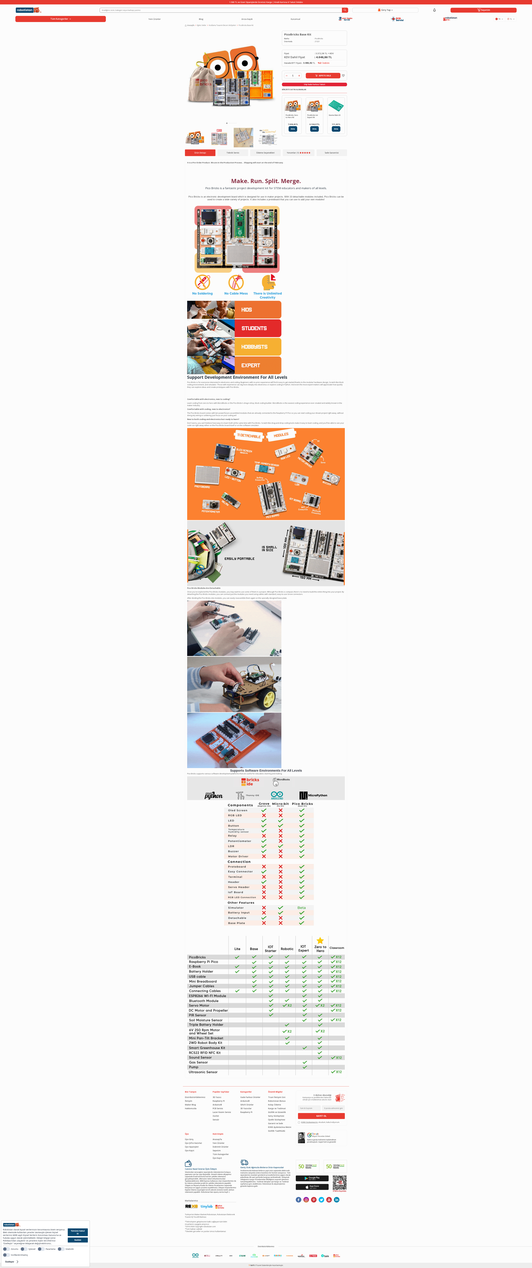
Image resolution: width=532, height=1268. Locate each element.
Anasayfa (190, 25)
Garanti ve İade (275, 1123)
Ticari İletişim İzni (276, 1097)
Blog (201, 19)
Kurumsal (295, 19)
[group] (231, 76)
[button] (226, 123)
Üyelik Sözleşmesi (276, 1119)
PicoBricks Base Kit (246, 25)
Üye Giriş (189, 1139)
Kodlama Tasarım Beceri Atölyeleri (222, 25)
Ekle (293, 129)
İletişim (188, 1101)
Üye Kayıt (189, 1150)
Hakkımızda (190, 1108)
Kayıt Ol (321, 1115)
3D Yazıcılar (246, 1108)
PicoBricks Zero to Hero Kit (292, 116)
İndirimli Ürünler (220, 1146)
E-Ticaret (258, 1265)
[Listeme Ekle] (342, 75)
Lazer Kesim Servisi (222, 1112)
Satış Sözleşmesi (276, 1116)
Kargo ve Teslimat (277, 1108)
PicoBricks (319, 39)
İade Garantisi (332, 152)
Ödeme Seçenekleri (265, 152)
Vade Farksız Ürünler (250, 1097)
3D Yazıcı (217, 1097)
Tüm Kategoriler (221, 1154)
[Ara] (345, 10)
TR (499, 19)
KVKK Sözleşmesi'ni (309, 1122)
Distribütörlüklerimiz (195, 1097)
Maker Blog (190, 1104)
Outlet (216, 1116)
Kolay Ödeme (274, 1104)
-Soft (252, 1265)
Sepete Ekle (325, 75)
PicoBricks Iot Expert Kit (312, 116)
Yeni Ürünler (154, 19)
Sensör (216, 1119)
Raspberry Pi (219, 1101)
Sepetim (217, 1150)
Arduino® (217, 1104)
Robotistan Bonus (277, 1101)
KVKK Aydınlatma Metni (279, 1127)
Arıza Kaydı (247, 19)
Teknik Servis (233, 152)
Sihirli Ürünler (247, 1104)
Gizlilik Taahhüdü (276, 1131)
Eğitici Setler (201, 25)
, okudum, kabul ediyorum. (320, 1122)
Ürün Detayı (200, 152)
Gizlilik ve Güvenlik (277, 1112)
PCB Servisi (218, 1108)
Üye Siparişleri (192, 1146)
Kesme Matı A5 (335, 115)
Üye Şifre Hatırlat (193, 1143)
